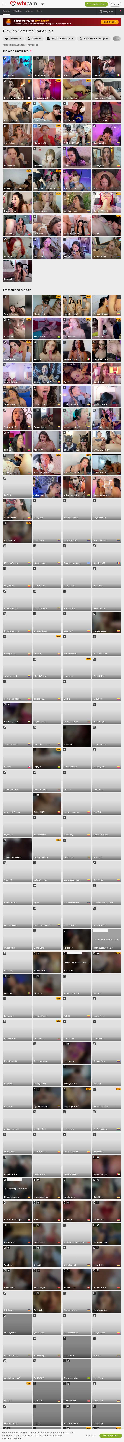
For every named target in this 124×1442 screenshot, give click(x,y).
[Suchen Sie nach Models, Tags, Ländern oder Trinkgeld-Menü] (120, 11)
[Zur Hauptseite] (23, 4)
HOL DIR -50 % (109, 22)
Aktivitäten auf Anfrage (94, 39)
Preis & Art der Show (60, 39)
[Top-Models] (43, 4)
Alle (117, 39)
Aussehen (13, 39)
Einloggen (115, 4)
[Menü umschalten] (4, 4)
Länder (34, 39)
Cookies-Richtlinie (11, 1438)
